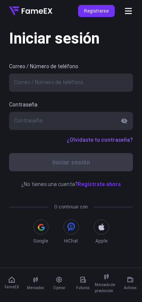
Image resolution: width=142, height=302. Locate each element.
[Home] (30, 11)
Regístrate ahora (99, 184)
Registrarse (96, 11)
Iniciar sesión (71, 162)
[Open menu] (128, 11)
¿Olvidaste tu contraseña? (100, 139)
